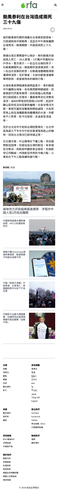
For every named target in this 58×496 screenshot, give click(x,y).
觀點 (5, 375)
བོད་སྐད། (34, 390)
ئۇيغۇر (33, 393)
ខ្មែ (32, 386)
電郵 (33, 439)
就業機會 (7, 461)
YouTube (35, 412)
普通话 (34, 368)
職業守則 (7, 458)
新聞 (5, 368)
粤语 (33, 372)
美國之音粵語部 (10, 476)
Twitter (34, 420)
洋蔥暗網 (7, 442)
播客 (5, 420)
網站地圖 (7, 479)
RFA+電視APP (9, 439)
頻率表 (6, 416)
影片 (5, 390)
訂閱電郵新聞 (37, 427)
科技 (5, 383)
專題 (5, 379)
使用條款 (7, 469)
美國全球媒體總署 (10, 472)
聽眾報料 (35, 442)
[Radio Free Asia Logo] (29, 4)
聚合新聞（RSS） (39, 423)
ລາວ (33, 383)
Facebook (35, 416)
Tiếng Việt (35, 397)
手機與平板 (8, 446)
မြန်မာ (33, 375)
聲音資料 (7, 386)
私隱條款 (7, 465)
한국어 (34, 379)
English (34, 401)
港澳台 (6, 372)
